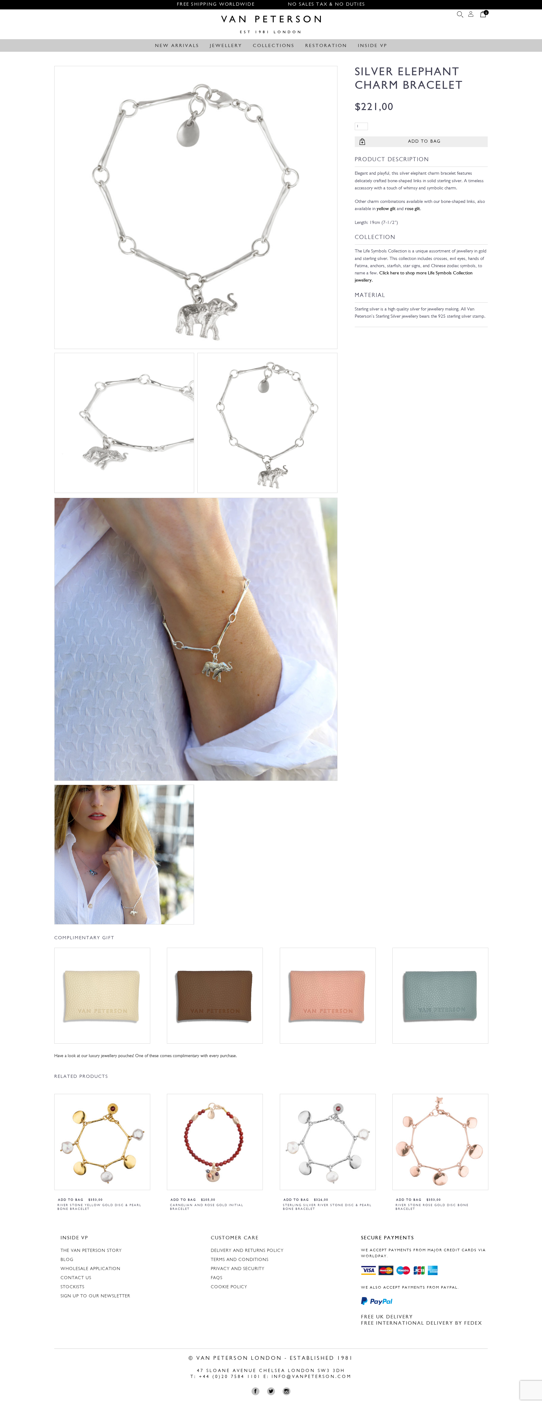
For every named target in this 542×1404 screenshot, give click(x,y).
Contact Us (76, 1278)
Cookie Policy (229, 1287)
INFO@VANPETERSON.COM (312, 1377)
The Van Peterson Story (91, 1250)
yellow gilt (386, 209)
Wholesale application (90, 1269)
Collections (274, 46)
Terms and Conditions (239, 1260)
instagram (287, 1391)
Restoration (326, 46)
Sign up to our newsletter (95, 1296)
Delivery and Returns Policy (247, 1250)
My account (471, 15)
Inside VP (372, 46)
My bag (483, 15)
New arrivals (177, 46)
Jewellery (226, 46)
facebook (257, 1391)
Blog (67, 1260)
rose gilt (412, 209)
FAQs (216, 1278)
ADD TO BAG (424, 141)
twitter (272, 1391)
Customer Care (235, 1238)
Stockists (72, 1287)
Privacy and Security (237, 1269)
